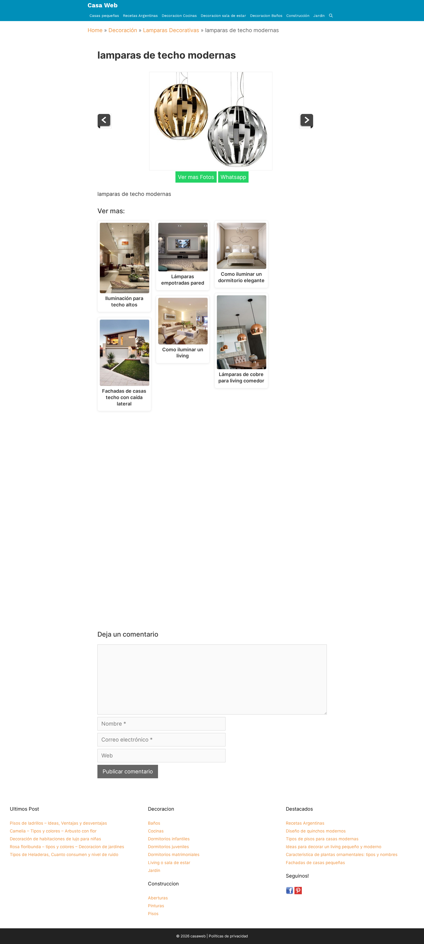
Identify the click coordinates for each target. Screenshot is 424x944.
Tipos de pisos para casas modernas (322, 838)
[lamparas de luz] (104, 126)
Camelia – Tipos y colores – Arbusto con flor (53, 831)
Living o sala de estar (169, 862)
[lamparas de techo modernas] (210, 168)
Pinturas (156, 905)
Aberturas (158, 897)
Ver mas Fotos (196, 177)
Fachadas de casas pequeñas (315, 862)
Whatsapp (233, 177)
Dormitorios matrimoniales (173, 854)
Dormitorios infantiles (169, 838)
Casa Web (103, 5)
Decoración (122, 30)
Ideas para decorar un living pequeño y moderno (333, 846)
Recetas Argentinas (140, 15)
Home (95, 30)
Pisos (153, 913)
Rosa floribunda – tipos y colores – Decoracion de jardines (67, 846)
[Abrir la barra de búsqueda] (331, 16)
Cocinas (156, 831)
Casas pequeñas (104, 15)
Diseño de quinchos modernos (316, 831)
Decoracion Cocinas (179, 15)
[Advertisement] (213, 455)
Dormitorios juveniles (168, 846)
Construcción (297, 15)
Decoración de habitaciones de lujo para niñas (55, 838)
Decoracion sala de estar (223, 15)
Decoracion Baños (266, 15)
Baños (154, 823)
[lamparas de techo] (306, 126)
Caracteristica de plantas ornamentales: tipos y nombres (342, 854)
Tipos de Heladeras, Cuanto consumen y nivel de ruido (64, 854)
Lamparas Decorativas (171, 30)
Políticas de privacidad (228, 936)
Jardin (319, 15)
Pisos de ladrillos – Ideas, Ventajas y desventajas (58, 823)
